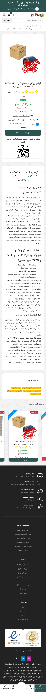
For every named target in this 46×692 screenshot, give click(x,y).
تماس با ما (5, 688)
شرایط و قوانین (23, 569)
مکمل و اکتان (23, 550)
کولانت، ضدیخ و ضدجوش (23, 546)
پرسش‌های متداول (23, 585)
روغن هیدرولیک (23, 542)
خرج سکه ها (23, 581)
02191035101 (29, 500)
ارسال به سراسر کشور (21, 116)
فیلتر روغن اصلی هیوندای (14, 391)
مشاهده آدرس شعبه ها (23, 651)
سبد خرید (30, 688)
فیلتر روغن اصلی (28, 391)
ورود (23, 607)
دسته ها (13, 688)
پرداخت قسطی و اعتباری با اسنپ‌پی (21, 9)
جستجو (7, 20)
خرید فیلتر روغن (16, 388)
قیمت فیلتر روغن (36, 394)
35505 (39, 388)
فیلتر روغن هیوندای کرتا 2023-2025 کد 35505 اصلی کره (23, 85)
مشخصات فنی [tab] (14, 173)
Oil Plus (22, 664)
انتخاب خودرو (40, 688)
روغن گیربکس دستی (23, 538)
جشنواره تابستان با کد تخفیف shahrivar (23, 4)
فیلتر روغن (37, 197)
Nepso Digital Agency (28, 667)
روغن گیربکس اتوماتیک (23, 534)
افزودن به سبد (24, 133)
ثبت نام (23, 611)
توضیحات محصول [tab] (32, 173)
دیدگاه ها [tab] (23, 181)
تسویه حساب (23, 619)
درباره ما (23, 589)
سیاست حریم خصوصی (23, 565)
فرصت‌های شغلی (23, 577)
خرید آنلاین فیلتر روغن (28, 388)
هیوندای (23, 100)
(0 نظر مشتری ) (14, 92)
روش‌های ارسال (23, 573)
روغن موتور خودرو (23, 530)
